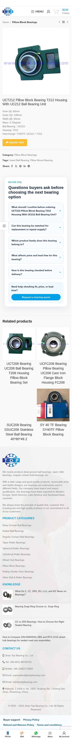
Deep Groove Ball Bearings (17, 525)
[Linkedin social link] (25, 166)
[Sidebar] (4, 226)
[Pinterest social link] (20, 166)
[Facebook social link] (12, 166)
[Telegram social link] (29, 166)
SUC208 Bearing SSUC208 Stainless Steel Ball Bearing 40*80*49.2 (18, 429)
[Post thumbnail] (8, 594)
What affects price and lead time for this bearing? (34, 255)
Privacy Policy (31, 719)
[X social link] (16, 166)
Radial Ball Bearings (13, 530)
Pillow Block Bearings (24, 22)
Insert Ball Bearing (19, 160)
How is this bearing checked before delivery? (32, 269)
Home (6, 22)
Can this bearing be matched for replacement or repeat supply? (30, 225)
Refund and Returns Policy (18, 724)
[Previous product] (59, 22)
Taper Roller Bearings (14, 542)
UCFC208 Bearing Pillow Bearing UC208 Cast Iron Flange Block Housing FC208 (51, 369)
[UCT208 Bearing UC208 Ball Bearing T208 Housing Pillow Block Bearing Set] (18, 340)
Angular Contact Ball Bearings (18, 536)
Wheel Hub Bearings (13, 559)
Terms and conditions (49, 724)
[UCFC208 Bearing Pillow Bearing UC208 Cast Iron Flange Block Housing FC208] (51, 340)
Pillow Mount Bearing (41, 160)
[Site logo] (8, 11)
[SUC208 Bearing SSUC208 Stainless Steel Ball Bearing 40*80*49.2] (18, 400)
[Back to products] (63, 22)
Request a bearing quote (35, 294)
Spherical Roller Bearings (16, 548)
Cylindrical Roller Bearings (16, 554)
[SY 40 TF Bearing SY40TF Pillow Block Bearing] (51, 400)
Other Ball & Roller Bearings (17, 577)
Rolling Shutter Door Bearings (18, 571)
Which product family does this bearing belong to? (34, 240)
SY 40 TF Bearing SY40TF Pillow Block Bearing (51, 424)
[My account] (48, 11)
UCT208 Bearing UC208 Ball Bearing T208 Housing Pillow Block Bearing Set (18, 369)
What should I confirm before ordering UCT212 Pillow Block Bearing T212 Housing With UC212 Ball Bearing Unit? (34, 208)
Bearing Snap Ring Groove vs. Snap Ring (37, 606)
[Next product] (67, 22)
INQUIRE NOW (16, 142)
